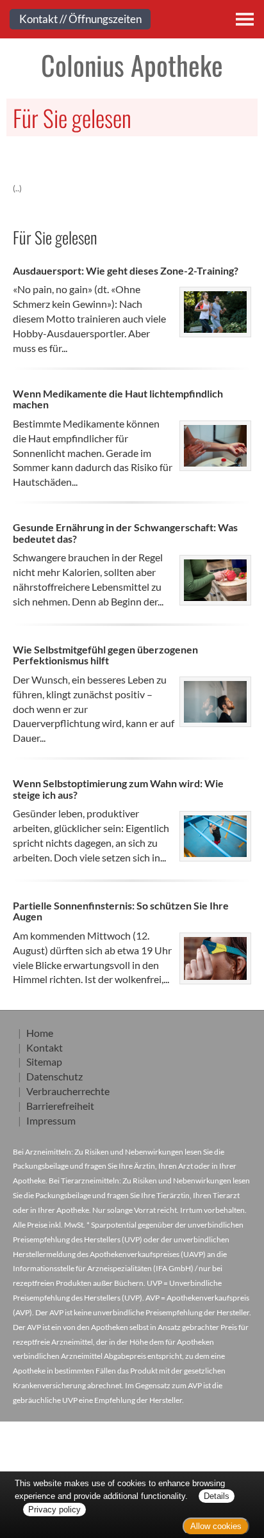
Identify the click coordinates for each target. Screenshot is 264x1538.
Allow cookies (216, 1526)
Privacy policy (54, 1509)
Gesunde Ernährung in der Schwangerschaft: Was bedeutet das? (125, 533)
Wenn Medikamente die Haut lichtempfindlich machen (118, 399)
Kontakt (44, 1047)
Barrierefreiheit (60, 1106)
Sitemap (44, 1061)
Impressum (51, 1120)
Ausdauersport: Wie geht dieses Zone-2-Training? (125, 270)
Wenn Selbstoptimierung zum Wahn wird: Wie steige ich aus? (118, 789)
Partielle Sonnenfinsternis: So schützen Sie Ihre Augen (121, 911)
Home (39, 1033)
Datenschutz (54, 1076)
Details (216, 1496)
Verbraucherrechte (68, 1091)
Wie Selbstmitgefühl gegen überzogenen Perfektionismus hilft (105, 655)
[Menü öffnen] (245, 19)
